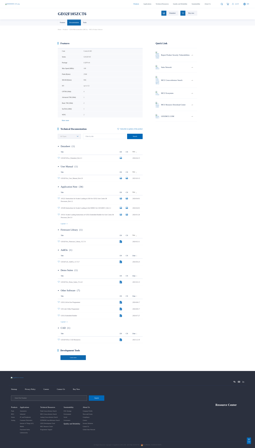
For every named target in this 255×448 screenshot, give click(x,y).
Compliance (86, 417)
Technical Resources (162, 4)
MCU (12, 414)
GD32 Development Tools (47, 423)
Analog (13, 420)
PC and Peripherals (25, 417)
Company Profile (87, 411)
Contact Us (61, 389)
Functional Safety (25, 429)
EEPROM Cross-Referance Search (50, 420)
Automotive (23, 411)
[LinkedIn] (243, 382)
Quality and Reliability (180, 4)
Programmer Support (46, 429)
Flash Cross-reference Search (48, 411)
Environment (67, 414)
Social (65, 417)
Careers (46, 389)
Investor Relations (88, 423)
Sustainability (196, 4)
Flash (12, 411)
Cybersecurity (24, 432)
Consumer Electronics (26, 420)
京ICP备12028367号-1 (133, 445)
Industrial (22, 414)
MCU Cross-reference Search (48, 414)
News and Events (87, 414)
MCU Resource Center (46, 426)
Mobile (22, 426)
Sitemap (14, 389)
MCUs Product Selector (96, 29)
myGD (237, 4)
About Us (207, 4)
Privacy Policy (30, 389)
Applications (147, 4)
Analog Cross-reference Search (49, 417)
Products (136, 4)
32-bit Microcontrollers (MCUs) (78, 29)
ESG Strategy (67, 411)
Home (59, 29)
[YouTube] (239, 382)
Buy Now (76, 389)
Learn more (73, 357)
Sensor (13, 417)
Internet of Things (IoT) (27, 423)
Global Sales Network (89, 429)
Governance (67, 420)
